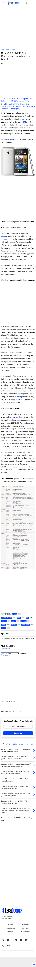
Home (2, 49)
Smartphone (14, 140)
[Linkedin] (21, 940)
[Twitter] (16, 940)
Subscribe (18, 733)
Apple (7, 49)
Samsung (18, 397)
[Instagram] (3, 945)
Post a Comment (5, 648)
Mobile (13, 49)
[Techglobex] (3, 940)
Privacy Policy (26, 931)
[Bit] (8, 945)
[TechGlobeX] (13, 3)
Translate (7, 655)
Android (4, 236)
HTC (24, 122)
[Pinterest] (26, 940)
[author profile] (5, 63)
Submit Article (11, 928)
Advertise (26, 928)
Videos (11, 931)
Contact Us (26, 924)
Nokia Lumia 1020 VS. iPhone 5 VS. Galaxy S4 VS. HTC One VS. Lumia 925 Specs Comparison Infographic (18, 106)
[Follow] (8, 940)
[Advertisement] (18, 27)
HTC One (15, 417)
